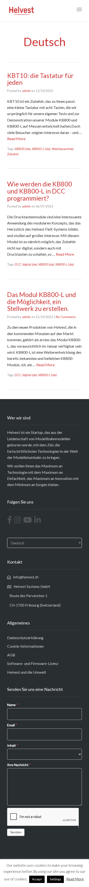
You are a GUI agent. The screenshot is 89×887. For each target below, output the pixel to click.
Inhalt (12, 745)
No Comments (66, 317)
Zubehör (13, 154)
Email (12, 725)
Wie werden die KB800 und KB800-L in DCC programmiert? (39, 191)
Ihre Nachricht (19, 765)
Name (12, 705)
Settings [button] (55, 879)
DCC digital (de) (26, 264)
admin (26, 91)
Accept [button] (37, 879)
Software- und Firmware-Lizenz (32, 663)
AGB (11, 655)
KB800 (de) (23, 149)
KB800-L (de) (41, 149)
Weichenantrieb (63, 149)
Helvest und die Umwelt (26, 672)
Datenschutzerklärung (25, 637)
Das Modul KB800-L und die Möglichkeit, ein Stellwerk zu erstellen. (41, 301)
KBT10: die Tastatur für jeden (40, 79)
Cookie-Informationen (25, 646)
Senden (16, 832)
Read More (16, 138)
